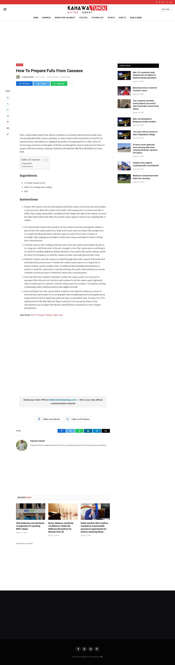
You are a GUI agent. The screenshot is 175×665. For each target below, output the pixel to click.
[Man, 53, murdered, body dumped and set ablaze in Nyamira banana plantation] (124, 75)
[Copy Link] (7, 134)
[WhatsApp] (7, 109)
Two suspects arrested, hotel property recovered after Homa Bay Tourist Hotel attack (146, 105)
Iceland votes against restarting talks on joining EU (146, 164)
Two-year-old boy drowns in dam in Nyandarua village (145, 133)
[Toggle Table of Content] (44, 160)
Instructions (28, 166)
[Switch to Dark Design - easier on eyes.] (167, 2)
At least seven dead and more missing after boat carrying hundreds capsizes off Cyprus (145, 149)
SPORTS (111, 18)
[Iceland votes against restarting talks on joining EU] (124, 165)
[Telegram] (7, 115)
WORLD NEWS (136, 18)
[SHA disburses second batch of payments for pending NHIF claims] (30, 511)
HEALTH (19, 65)
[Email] (7, 128)
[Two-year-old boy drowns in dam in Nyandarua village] (124, 134)
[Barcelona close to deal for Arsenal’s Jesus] (124, 90)
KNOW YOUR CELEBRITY (65, 18)
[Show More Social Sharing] (70, 83)
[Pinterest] (7, 122)
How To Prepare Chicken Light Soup (47, 315)
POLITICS (83, 18)
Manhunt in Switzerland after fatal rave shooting (145, 177)
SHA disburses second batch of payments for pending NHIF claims (30, 526)
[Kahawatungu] (87, 9)
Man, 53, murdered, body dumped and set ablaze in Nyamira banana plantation (144, 75)
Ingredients (27, 163)
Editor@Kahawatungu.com (63, 400)
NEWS (35, 18)
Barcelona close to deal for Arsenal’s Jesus (145, 89)
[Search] (170, 2)
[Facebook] (7, 97)
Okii (101, 657)
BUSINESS (46, 18)
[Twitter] (7, 103)
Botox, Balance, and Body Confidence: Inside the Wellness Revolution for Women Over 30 (60, 527)
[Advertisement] (87, 42)
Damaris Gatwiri (28, 77)
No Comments (53, 77)
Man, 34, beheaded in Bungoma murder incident (144, 120)
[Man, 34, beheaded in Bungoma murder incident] (124, 121)
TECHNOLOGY (97, 18)
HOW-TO (122, 18)
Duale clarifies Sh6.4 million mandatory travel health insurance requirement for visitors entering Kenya (94, 527)
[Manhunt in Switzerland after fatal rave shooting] (124, 178)
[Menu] (5, 9)
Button (165, 9)
